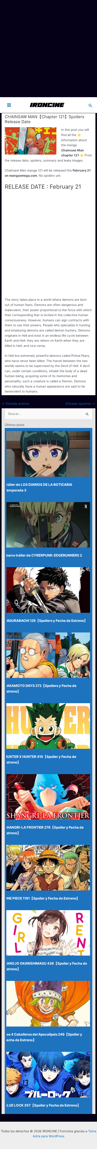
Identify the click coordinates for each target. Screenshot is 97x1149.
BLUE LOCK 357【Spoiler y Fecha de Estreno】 (43, 1105)
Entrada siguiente (80, 403)
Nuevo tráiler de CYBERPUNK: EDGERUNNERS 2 (43, 555)
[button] (90, 105)
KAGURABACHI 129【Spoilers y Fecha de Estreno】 (46, 620)
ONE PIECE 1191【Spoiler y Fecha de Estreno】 (42, 898)
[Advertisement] (48, 48)
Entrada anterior (15, 403)
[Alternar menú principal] (9, 105)
